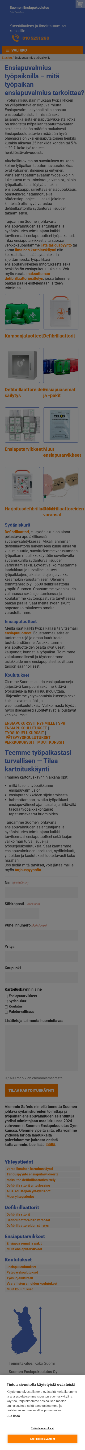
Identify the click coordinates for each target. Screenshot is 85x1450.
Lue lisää (13, 1416)
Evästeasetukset (42, 1428)
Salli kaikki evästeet (42, 1438)
